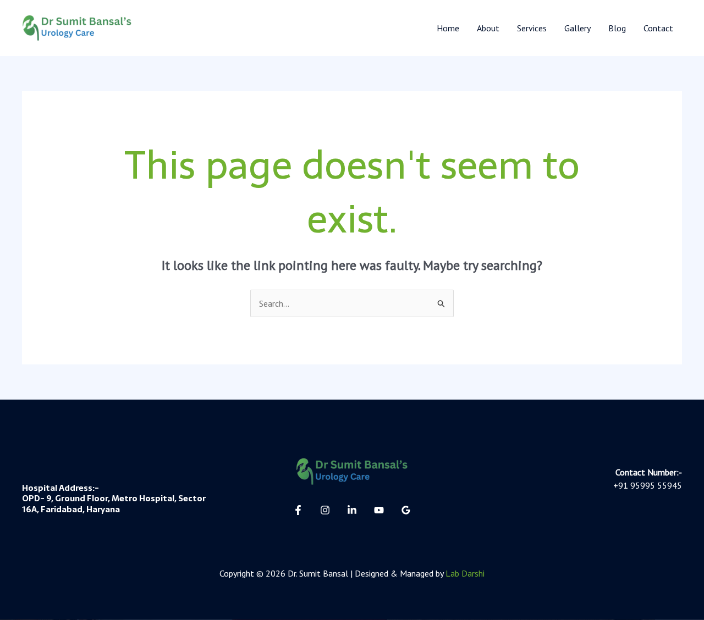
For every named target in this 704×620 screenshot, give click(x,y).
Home (448, 28)
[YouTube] (379, 510)
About (488, 28)
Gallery (577, 28)
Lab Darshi (465, 573)
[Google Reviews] (406, 510)
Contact (658, 28)
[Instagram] (325, 510)
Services (532, 28)
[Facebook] (298, 510)
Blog (617, 28)
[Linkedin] (352, 510)
